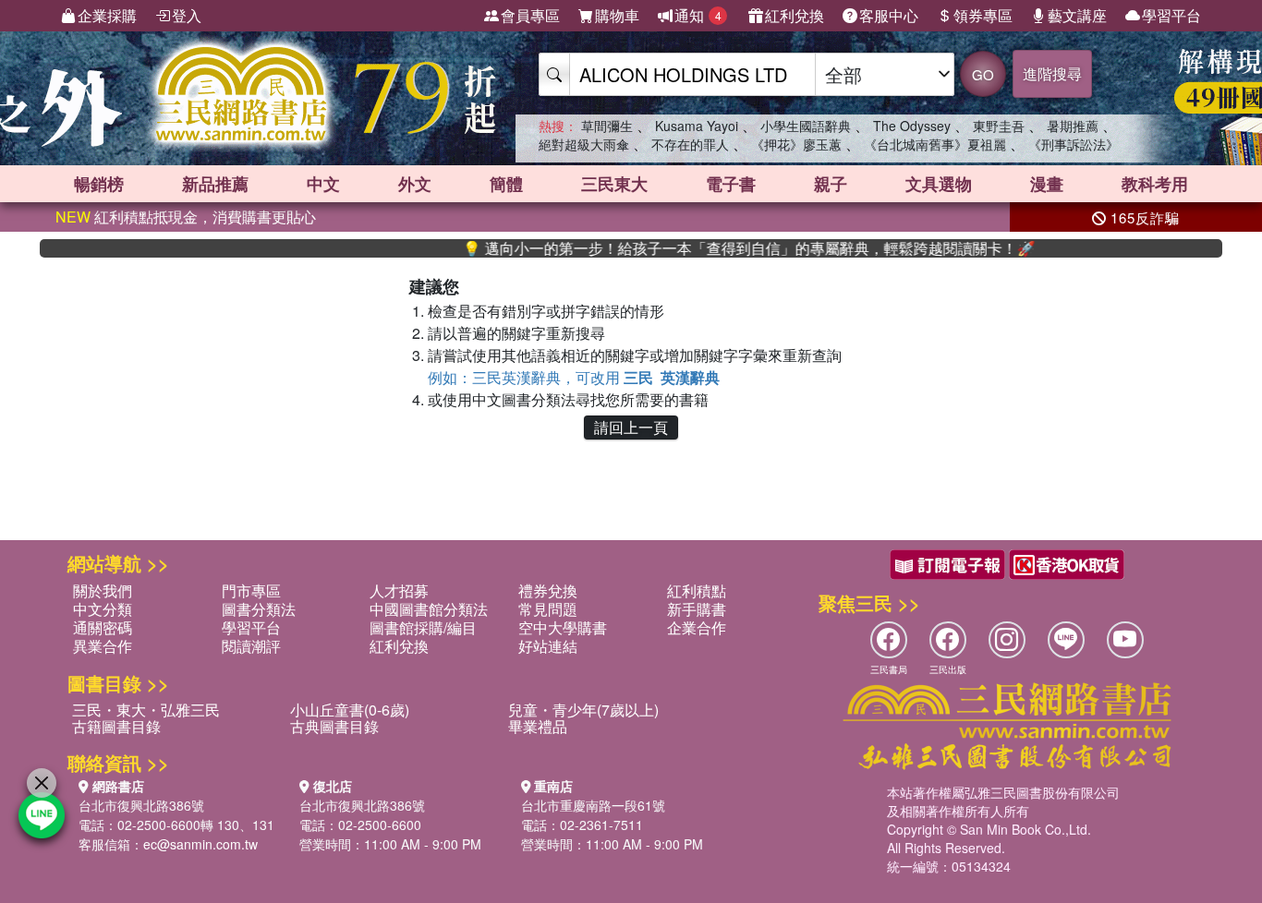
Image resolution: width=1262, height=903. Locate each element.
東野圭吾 (999, 125)
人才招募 (399, 590)
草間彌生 (607, 125)
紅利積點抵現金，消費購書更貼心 (185, 216)
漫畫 (1046, 184)
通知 (698, 15)
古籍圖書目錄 (116, 726)
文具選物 (938, 184)
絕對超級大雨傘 (584, 144)
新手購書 (696, 609)
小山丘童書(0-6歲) (349, 709)
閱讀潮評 (251, 645)
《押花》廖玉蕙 (796, 144)
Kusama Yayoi (696, 125)
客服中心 (888, 15)
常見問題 (547, 609)
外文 (414, 184)
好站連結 (547, 645)
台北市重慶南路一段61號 (593, 805)
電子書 (731, 184)
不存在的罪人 (690, 144)
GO (983, 74)
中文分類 (102, 609)
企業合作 (696, 627)
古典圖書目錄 (334, 726)
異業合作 (102, 645)
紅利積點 (696, 590)
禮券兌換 (547, 590)
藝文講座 (1077, 15)
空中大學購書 (562, 627)
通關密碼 (102, 627)
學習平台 (1171, 15)
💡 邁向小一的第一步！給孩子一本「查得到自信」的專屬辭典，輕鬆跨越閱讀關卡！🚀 (725, 248)
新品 (215, 184)
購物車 (617, 15)
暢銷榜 (99, 184)
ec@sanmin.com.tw (200, 844)
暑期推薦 (1072, 125)
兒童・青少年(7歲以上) (583, 709)
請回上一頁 (631, 427)
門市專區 (251, 590)
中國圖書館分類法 (429, 609)
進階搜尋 (1052, 73)
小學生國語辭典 (805, 125)
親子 (830, 184)
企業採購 (107, 15)
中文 (323, 184)
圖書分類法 (259, 609)
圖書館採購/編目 (423, 627)
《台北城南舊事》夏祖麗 (935, 144)
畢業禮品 (537, 726)
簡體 (506, 184)
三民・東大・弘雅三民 (146, 709)
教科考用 (1155, 184)
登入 (186, 15)
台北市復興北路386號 (141, 805)
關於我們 (102, 590)
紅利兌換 (794, 15)
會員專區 (530, 15)
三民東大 (614, 184)
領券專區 (983, 15)
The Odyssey (912, 125)
